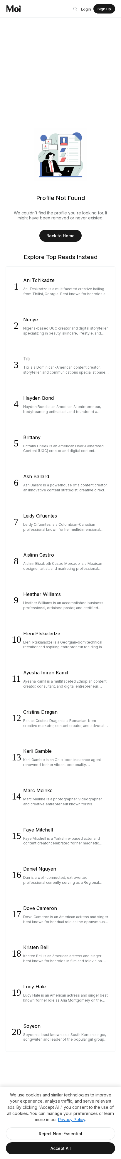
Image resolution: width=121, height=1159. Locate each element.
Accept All (61, 1148)
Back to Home (60, 235)
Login (86, 9)
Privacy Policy (71, 1119)
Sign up (104, 8)
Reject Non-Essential (60, 1133)
